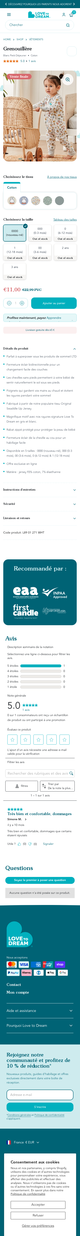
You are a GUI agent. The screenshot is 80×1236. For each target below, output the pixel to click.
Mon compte (18, 992)
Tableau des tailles (65, 220)
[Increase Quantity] (21, 303)
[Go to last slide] (6, 4)
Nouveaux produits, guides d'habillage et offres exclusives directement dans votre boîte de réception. (37, 1078)
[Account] (64, 15)
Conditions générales (19, 1115)
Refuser (38, 1215)
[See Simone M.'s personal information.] (25, 819)
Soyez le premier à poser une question (40, 880)
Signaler (48, 844)
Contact (14, 985)
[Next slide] (74, 4)
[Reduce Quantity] (9, 303)
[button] (13, 740)
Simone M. (14, 819)
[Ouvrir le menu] (9, 14)
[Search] (68, 25)
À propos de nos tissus (62, 177)
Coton (12, 187)
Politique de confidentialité (28, 1194)
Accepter (38, 1204)
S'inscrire (40, 1107)
